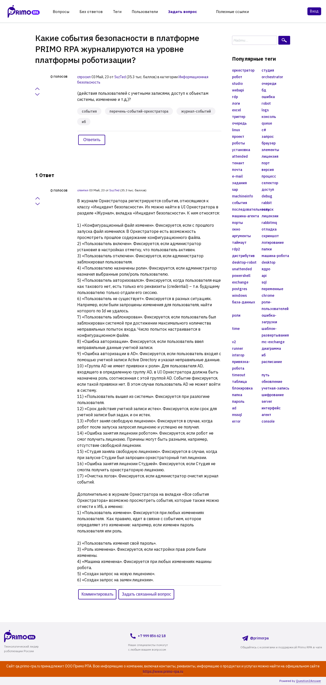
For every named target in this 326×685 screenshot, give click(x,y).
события (89, 111)
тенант (238, 163)
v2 (234, 342)
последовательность (247, 209)
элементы (270, 149)
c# (264, 130)
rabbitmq (269, 222)
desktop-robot (244, 262)
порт (266, 163)
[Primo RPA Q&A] (24, 11)
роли (236, 315)
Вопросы (61, 11)
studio (237, 83)
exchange (240, 282)
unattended (242, 269)
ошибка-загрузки (269, 318)
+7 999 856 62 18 (152, 636)
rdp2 (236, 249)
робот (237, 77)
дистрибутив (243, 255)
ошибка (268, 97)
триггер (238, 116)
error (236, 421)
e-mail (237, 176)
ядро (266, 269)
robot (266, 103)
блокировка (242, 388)
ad (234, 408)
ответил (82, 190)
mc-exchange (273, 342)
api (264, 275)
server (267, 401)
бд (264, 90)
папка (237, 395)
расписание (272, 361)
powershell (241, 275)
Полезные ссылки (232, 11)
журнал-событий (196, 111)
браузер (269, 143)
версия (268, 169)
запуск (268, 209)
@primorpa (259, 638)
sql (264, 282)
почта (237, 169)
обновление (272, 381)
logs (265, 110)
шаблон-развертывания (275, 332)
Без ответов (91, 11)
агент (266, 414)
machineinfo (242, 196)
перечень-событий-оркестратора (139, 111)
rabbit (267, 202)
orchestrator (272, 77)
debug (267, 196)
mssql (237, 414)
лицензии (270, 216)
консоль (269, 116)
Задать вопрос (182, 11)
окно (236, 229)
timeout (238, 375)
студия (268, 70)
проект (238, 136)
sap (235, 189)
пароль (238, 401)
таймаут (239, 242)
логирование (273, 242)
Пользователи (145, 11)
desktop (268, 262)
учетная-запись (275, 388)
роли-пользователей (275, 305)
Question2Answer (308, 681)
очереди (269, 83)
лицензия (270, 156)
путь (265, 375)
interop (238, 355)
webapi (238, 90)
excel (236, 110)
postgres (239, 289)
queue (267, 123)
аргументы (241, 236)
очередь (239, 123)
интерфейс (271, 408)
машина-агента (245, 216)
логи (236, 103)
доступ (268, 189)
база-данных (243, 302)
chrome (268, 295)
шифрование (273, 395)
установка (241, 149)
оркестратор (243, 70)
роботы (238, 143)
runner (237, 348)
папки (267, 249)
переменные (272, 289)
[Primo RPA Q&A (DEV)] (29, 636)
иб (84, 121)
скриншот (270, 236)
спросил (84, 77)
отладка (269, 229)
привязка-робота (241, 365)
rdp (235, 97)
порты (237, 222)
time (236, 328)
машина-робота (275, 255)
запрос (268, 136)
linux (236, 130)
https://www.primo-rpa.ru (163, 671)
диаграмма (271, 348)
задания (239, 183)
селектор (270, 183)
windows (239, 295)
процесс (269, 176)
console (268, 421)
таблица (239, 381)
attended (240, 156)
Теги (117, 11)
